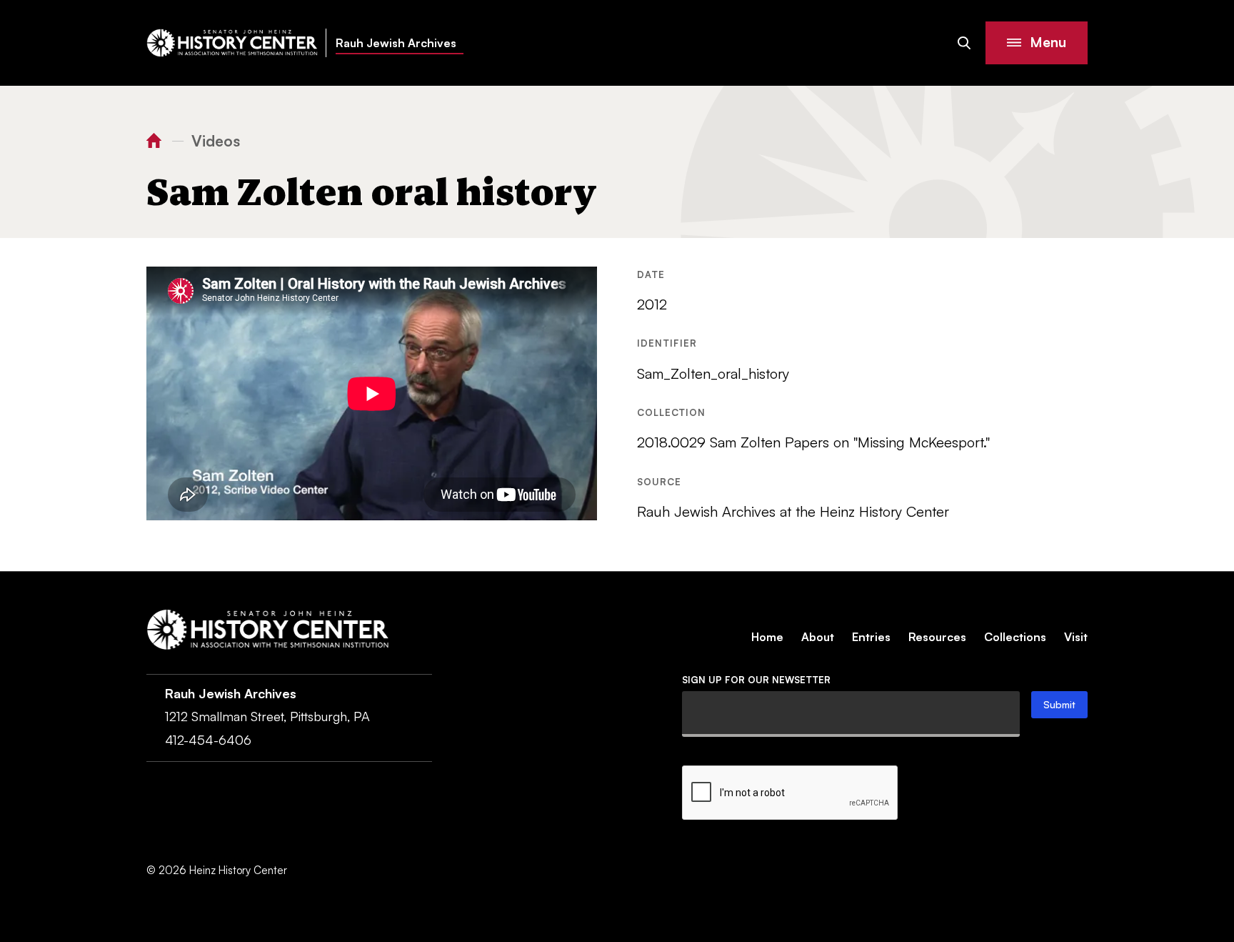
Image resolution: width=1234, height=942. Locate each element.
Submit (1059, 704)
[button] (1036, 42)
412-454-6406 (208, 740)
